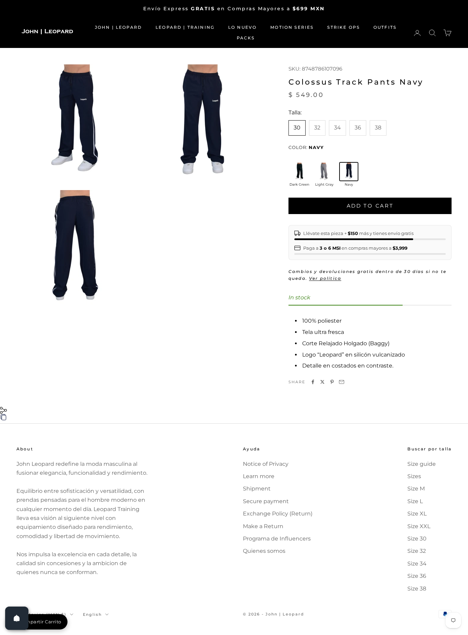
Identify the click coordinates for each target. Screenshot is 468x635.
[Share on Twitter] (322, 382)
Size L (415, 501)
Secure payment (266, 501)
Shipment (257, 488)
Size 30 (417, 538)
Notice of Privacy (265, 464)
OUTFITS (384, 27)
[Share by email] (341, 382)
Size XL (417, 513)
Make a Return (263, 526)
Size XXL (418, 526)
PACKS (246, 37)
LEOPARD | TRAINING (185, 27)
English (92, 614)
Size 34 (417, 563)
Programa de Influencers (277, 538)
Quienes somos (264, 551)
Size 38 (416, 588)
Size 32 (416, 551)
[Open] (16, 618)
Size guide (421, 464)
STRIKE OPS (343, 27)
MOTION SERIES (291, 27)
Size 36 (416, 576)
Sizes (414, 476)
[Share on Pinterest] (332, 382)
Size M (416, 488)
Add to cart (370, 205)
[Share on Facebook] (313, 382)
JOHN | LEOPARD (118, 27)
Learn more (258, 476)
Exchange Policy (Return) (277, 513)
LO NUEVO (242, 27)
